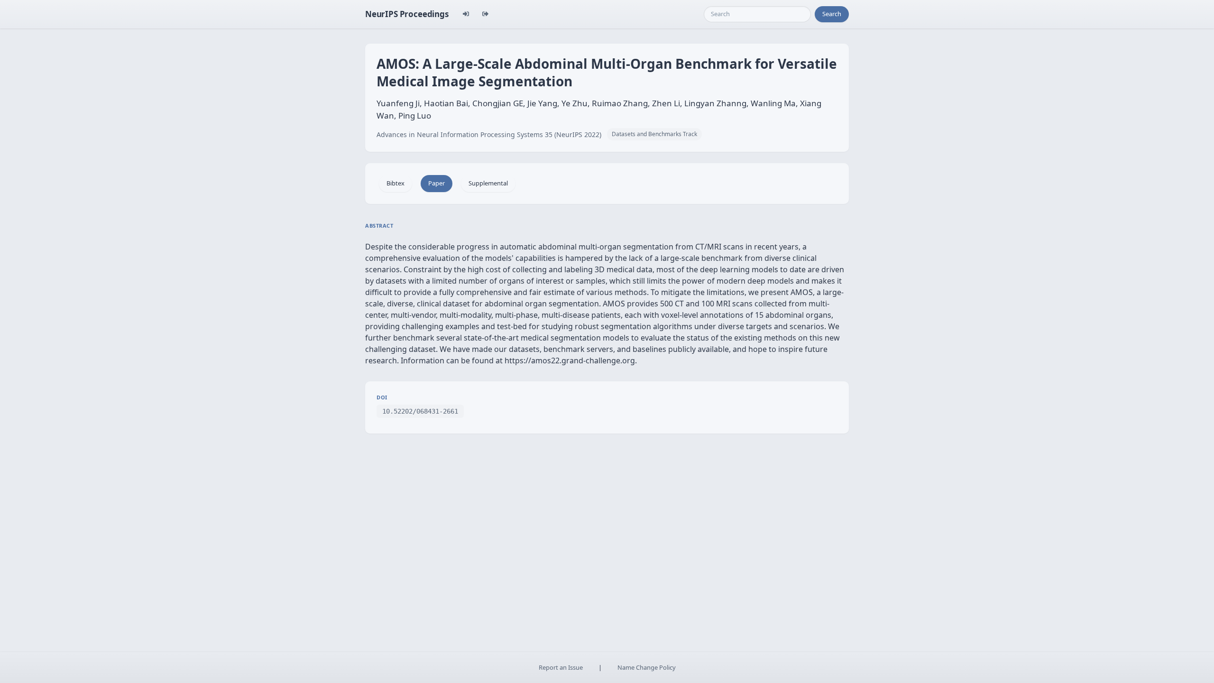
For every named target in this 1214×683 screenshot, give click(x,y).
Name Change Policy (646, 667)
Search (831, 13)
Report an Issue (561, 667)
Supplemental (488, 183)
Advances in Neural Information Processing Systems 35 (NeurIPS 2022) (489, 134)
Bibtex (395, 183)
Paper (436, 183)
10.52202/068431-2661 (420, 411)
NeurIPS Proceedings (407, 14)
